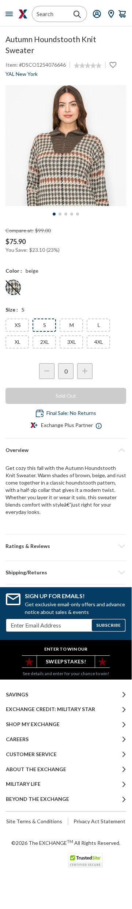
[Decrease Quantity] (46, 371)
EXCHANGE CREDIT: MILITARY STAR (50, 709)
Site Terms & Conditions (34, 821)
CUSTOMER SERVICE (31, 754)
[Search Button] (77, 14)
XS (18, 325)
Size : (11, 309)
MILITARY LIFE (23, 784)
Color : (13, 271)
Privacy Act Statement (99, 821)
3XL (71, 342)
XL (17, 342)
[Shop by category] (10, 14)
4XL (98, 342)
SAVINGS (17, 695)
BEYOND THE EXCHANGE (37, 799)
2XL (44, 342)
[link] (87, 65)
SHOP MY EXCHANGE (33, 724)
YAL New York (21, 74)
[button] (65, 546)
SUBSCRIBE (108, 625)
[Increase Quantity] (85, 371)
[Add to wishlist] (113, 65)
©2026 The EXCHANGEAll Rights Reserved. (65, 842)
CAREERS (17, 739)
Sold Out (66, 396)
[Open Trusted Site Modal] (85, 860)
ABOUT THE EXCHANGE (36, 769)
